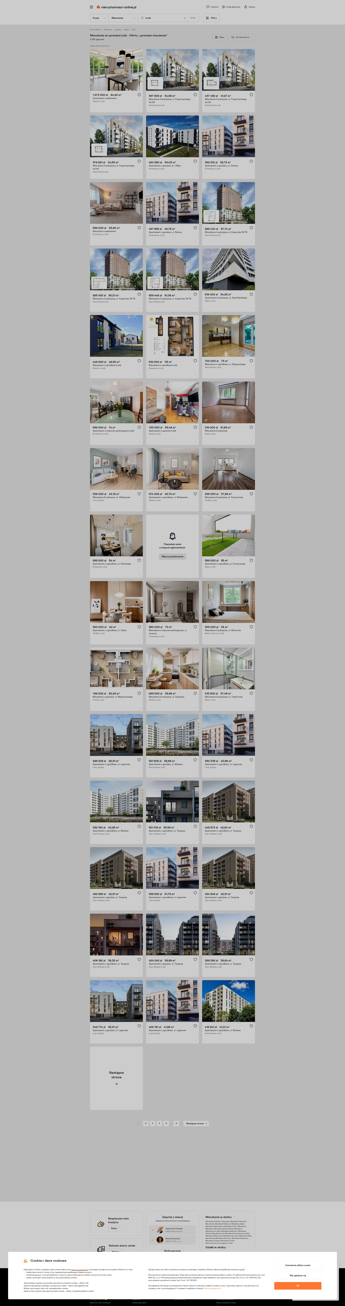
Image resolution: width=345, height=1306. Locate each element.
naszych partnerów (79, 1270)
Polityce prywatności (212, 1288)
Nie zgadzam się (298, 1275)
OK (297, 1286)
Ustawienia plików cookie (297, 1265)
